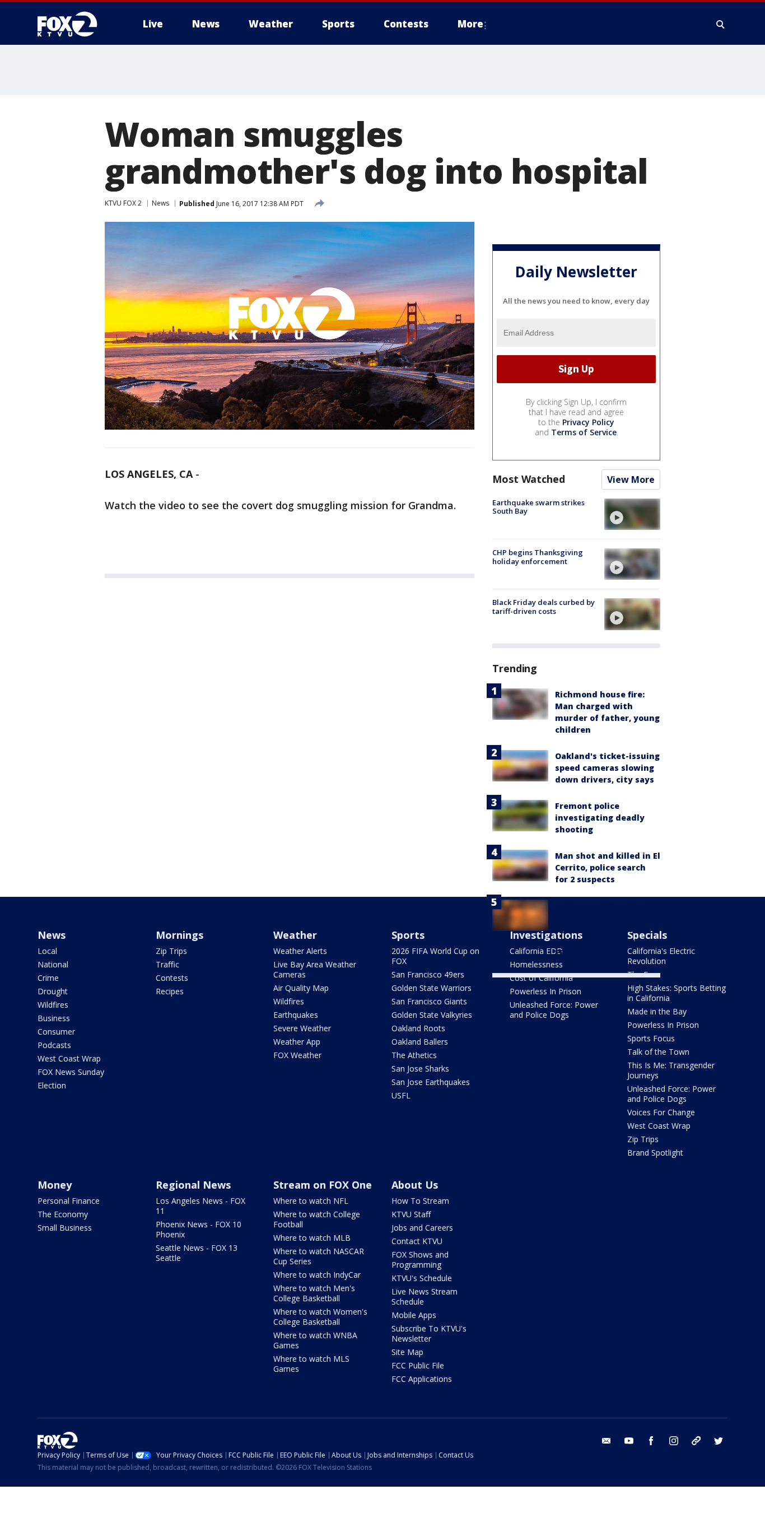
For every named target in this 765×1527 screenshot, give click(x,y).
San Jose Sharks (420, 1068)
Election (52, 1085)
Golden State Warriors (431, 988)
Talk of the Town (658, 1051)
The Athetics (414, 1055)
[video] (632, 514)
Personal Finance (69, 1200)
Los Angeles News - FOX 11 (200, 1205)
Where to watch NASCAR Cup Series (318, 1256)
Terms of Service (584, 432)
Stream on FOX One (322, 1184)
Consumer (56, 1031)
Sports (408, 935)
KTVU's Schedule (421, 1278)
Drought (53, 991)
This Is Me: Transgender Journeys (671, 1070)
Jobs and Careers (422, 1227)
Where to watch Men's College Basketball (314, 1293)
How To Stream (420, 1200)
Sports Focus (651, 1038)
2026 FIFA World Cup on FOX (435, 956)
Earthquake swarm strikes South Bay (538, 506)
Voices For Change (661, 1112)
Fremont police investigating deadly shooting (600, 817)
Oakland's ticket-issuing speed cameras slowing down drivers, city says (607, 768)
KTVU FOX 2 (123, 203)
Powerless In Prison (545, 991)
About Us (414, 1184)
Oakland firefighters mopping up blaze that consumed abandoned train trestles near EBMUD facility (603, 929)
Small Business (65, 1227)
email (606, 1441)
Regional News (193, 1184)
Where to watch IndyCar (317, 1274)
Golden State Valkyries (431, 1014)
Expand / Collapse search (720, 24)
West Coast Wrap (69, 1058)
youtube (629, 1441)
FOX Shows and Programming (420, 1259)
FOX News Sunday (71, 1072)
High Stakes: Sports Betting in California (676, 993)
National (53, 964)
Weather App (296, 1041)
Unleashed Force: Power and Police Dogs (554, 1009)
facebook (651, 1441)
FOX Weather (297, 1055)
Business (54, 1018)
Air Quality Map (301, 988)
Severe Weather (302, 1028)
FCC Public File (417, 1365)
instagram (674, 1441)
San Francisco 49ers (427, 974)
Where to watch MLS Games (311, 1363)
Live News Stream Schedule (424, 1296)
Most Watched (528, 479)
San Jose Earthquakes (430, 1082)
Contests (172, 977)
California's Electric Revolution (661, 956)
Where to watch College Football (316, 1219)
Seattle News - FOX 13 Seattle (196, 1252)
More (470, 23)
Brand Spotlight (655, 1152)
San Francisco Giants (429, 1001)
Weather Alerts (300, 951)
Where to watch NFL (310, 1200)
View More (631, 479)
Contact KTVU (416, 1241)
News (160, 203)
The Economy (63, 1214)
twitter (718, 1441)
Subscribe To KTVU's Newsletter (429, 1333)
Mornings (179, 935)
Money (55, 1184)
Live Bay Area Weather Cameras (314, 969)
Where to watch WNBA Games (315, 1340)
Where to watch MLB (312, 1237)
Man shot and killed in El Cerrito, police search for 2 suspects (607, 867)
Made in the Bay (657, 1011)
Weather (295, 935)
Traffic (167, 964)
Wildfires (53, 1004)
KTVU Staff (411, 1214)
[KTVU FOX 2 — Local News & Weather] (74, 24)
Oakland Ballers (419, 1041)
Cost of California (541, 977)
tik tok (696, 1441)
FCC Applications (421, 1379)
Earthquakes (295, 1014)
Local (47, 951)
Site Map (407, 1352)
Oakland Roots (418, 1028)
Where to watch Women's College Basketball (320, 1316)
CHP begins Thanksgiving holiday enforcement (537, 556)
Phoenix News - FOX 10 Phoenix (198, 1229)
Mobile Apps (413, 1315)
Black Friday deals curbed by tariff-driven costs (543, 606)
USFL (401, 1095)
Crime (48, 977)
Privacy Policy (588, 422)
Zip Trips (171, 951)
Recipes (170, 991)
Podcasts (54, 1045)
